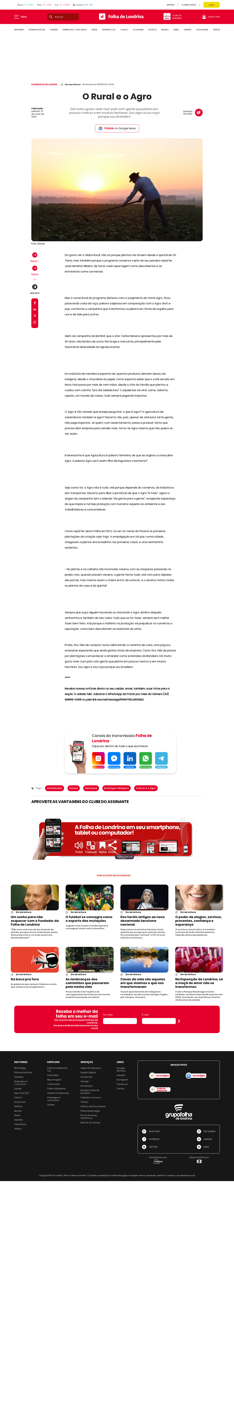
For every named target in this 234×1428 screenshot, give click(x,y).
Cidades (18, 1076)
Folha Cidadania (56, 1088)
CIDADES (54, 29)
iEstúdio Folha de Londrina (90, 1091)
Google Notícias (121, 1069)
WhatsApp (20, 1068)
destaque (91, 788)
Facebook (122, 1084)
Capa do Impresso (91, 1068)
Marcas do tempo (91, 1122)
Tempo (84, 1101)
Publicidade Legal (90, 1110)
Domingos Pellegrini (116, 788)
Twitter (120, 1088)
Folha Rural (20, 1124)
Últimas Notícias (23, 1072)
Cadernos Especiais (58, 1093)
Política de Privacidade (93, 1106)
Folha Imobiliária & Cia (57, 1069)
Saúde (17, 1088)
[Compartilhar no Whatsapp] (34, 323)
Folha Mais (53, 1075)
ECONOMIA (138, 29)
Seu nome (108, 1014)
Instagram (122, 1079)
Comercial (86, 1076)
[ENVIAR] (179, 1021)
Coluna (73, 788)
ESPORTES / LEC (109, 29)
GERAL (176, 29)
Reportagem (54, 1079)
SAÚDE (94, 29)
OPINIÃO (188, 29)
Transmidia (53, 1084)
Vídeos (18, 1128)
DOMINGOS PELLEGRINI (44, 84)
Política (18, 1106)
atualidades (54, 788)
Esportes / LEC (21, 1093)
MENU (24, 17)
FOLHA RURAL (202, 29)
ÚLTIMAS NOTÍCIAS (37, 29)
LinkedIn (121, 1075)
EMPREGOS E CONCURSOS (75, 29)
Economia (19, 1101)
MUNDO (165, 29)
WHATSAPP (19, 29)
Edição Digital (88, 1072)
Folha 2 (18, 1097)
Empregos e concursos (20, 1083)
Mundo (18, 1110)
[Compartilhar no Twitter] (35, 316)
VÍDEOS (216, 29)
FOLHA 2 (124, 29)
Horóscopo (87, 1085)
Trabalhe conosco (91, 1097)
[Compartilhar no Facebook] (35, 304)
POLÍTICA (152, 29)
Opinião (18, 1119)
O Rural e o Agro (146, 788)
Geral (17, 1115)
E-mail (145, 1014)
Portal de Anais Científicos (89, 1117)
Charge (85, 1081)
